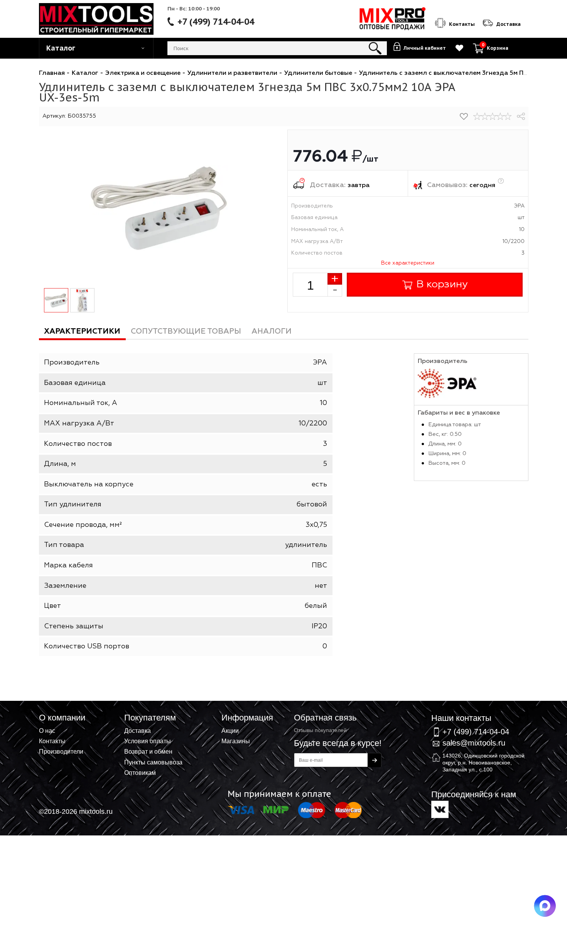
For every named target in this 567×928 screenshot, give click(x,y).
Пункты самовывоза (153, 762)
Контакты (52, 740)
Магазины (235, 740)
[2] (485, 116)
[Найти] (375, 48)
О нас (47, 730)
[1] (477, 116)
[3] (492, 116)
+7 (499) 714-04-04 (215, 21)
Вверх (523, 707)
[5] (508, 116)
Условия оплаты (147, 740)
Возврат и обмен (148, 751)
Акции (230, 730)
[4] (500, 116)
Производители (61, 751)
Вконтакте (440, 809)
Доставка (137, 730)
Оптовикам (140, 772)
